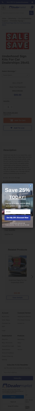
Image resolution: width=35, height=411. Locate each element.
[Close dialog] (30, 186)
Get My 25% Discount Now (17, 217)
